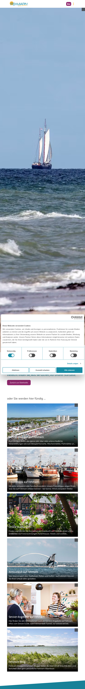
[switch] (32, 355)
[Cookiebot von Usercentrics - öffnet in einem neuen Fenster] (72, 317)
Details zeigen (72, 363)
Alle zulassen (69, 370)
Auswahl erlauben (42, 370)
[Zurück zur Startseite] (18, 3)
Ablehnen (15, 370)
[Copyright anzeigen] (83, 9)
